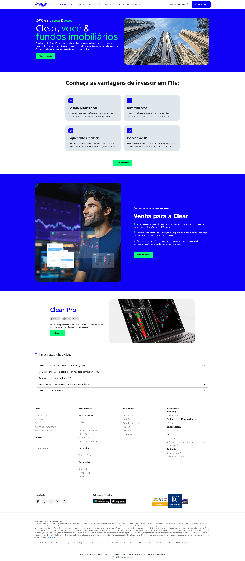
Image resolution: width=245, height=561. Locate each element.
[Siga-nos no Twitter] (51, 501)
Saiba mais (57, 333)
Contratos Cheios (86, 438)
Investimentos (66, 4)
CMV (149, 542)
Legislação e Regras (75, 542)
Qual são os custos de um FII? (53, 391)
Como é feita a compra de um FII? (55, 378)
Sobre (52, 4)
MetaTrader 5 (128, 415)
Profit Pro (126, 419)
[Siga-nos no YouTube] (57, 501)
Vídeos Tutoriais (42, 448)
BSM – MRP (181, 542)
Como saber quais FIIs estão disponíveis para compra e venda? (69, 372)
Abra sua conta (201, 4)
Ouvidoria (55, 542)
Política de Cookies (43, 431)
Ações (81, 422)
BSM (159, 542)
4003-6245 (172, 423)
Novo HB (80, 4)
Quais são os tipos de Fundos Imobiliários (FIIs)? (62, 366)
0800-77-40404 (174, 438)
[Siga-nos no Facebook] (37, 501)
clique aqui (51, 537)
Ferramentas (92, 4)
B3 (140, 542)
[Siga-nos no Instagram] (44, 501)
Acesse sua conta (178, 4)
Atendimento (132, 4)
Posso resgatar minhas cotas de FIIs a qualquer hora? (64, 384)
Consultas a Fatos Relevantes (119, 542)
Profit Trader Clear (130, 423)
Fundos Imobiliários (87, 430)
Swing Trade (84, 473)
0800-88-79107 (174, 431)
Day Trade (83, 469)
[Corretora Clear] (40, 4)
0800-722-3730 (174, 453)
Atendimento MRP (175, 457)
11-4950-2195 (173, 415)
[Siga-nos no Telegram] (64, 501)
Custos (105, 4)
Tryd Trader (127, 431)
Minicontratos (85, 434)
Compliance (40, 542)
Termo (81, 477)
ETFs (80, 426)
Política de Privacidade (45, 427)
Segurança (95, 542)
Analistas (38, 419)
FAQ (36, 444)
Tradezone (127, 435)
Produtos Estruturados (89, 441)
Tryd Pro (126, 427)
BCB (168, 542)
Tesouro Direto (85, 455)
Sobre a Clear (40, 415)
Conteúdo (118, 4)
